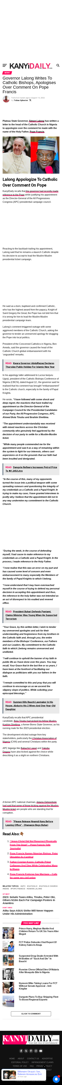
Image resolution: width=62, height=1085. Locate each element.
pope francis (18, 889)
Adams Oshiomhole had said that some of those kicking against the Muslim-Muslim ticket (31, 806)
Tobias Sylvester (21, 100)
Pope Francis (37, 131)
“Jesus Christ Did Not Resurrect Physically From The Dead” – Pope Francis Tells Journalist (33, 845)
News (6, 889)
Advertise (47, 1059)
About (21, 1059)
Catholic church (49, 886)
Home (12, 1059)
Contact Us (33, 1059)
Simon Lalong (36, 121)
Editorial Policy (20, 1062)
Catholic (32, 886)
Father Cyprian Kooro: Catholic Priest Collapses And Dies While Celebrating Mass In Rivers (34, 865)
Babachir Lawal (29, 748)
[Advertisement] (31, 31)
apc (24, 886)
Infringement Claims (42, 1062)
